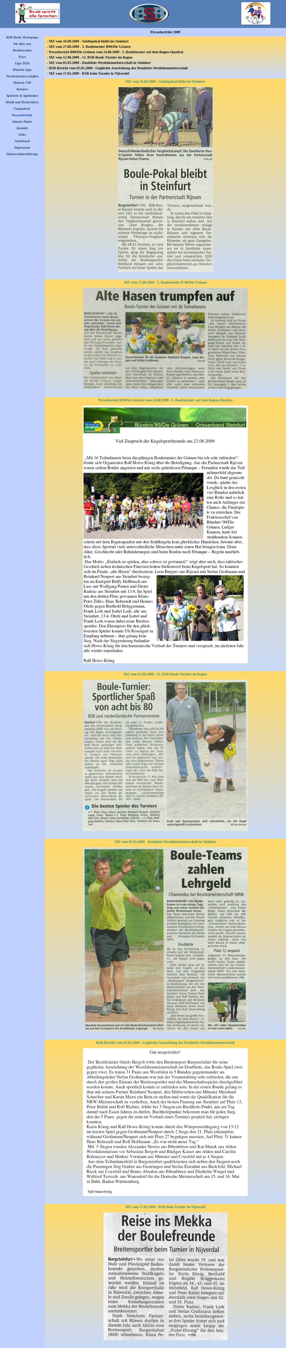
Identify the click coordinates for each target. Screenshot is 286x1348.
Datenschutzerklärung (22, 154)
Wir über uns (22, 44)
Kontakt (22, 128)
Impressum (22, 147)
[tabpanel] (165, 57)
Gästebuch (22, 141)
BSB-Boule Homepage (22, 37)
